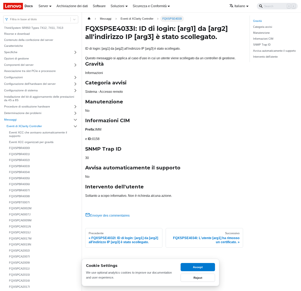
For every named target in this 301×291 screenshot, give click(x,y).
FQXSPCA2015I (19, 274)
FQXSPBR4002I (19, 160)
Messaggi (10, 119)
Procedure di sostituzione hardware (27, 106)
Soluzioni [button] (117, 6)
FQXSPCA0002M (20, 208)
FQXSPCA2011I (19, 268)
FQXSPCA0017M (20, 238)
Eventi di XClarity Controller (24, 126)
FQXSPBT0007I (19, 202)
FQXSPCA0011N (20, 226)
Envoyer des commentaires (110, 215)
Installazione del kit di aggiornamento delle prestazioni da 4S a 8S (39, 98)
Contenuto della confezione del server (28, 39)
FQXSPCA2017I (19, 286)
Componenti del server (19, 64)
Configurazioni (13, 77)
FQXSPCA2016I (19, 280)
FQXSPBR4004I (19, 172)
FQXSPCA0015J (20, 232)
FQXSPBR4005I (19, 178)
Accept (198, 267)
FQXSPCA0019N (20, 244)
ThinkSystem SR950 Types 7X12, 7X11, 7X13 (33, 27)
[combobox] (10, 19)
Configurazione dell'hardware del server (30, 83)
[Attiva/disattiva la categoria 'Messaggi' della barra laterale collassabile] (75, 119)
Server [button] (43, 6)
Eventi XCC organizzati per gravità (31, 142)
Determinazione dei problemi (22, 113)
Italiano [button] (239, 6)
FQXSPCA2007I (19, 256)
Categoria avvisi (262, 26)
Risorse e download (17, 34)
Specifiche (10, 52)
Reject (198, 277)
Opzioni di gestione (16, 58)
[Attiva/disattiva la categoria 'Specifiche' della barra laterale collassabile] (75, 52)
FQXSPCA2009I (19, 262)
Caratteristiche (13, 46)
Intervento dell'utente (265, 56)
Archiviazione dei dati (72, 6)
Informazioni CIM (263, 38)
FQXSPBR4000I (19, 148)
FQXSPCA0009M (20, 220)
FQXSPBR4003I (19, 166)
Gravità (257, 20)
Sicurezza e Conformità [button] (150, 6)
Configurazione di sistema (21, 90)
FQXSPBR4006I (19, 184)
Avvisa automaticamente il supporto (274, 50)
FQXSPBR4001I (19, 154)
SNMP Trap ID (261, 44)
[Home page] (89, 19)
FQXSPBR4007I (19, 190)
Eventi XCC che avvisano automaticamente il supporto (38, 134)
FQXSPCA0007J (20, 214)
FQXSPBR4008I (19, 196)
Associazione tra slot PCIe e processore (30, 71)
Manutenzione (261, 32)
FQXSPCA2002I (19, 250)
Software (99, 6)
